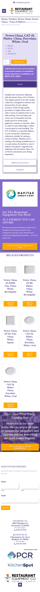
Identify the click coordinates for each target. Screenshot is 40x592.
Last (22, 490)
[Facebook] (20, 585)
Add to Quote (19, 62)
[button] (4, 11)
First (2, 490)
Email (4, 496)
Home (4, 19)
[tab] (20, 84)
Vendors (13, 19)
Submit (6, 508)
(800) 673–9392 (12, 76)
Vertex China (24, 19)
